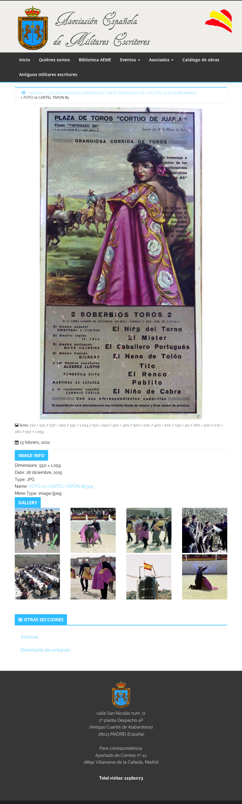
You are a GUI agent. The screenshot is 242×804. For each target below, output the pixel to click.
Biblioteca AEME (95, 59)
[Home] (23, 92)
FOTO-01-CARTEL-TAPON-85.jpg (61, 486)
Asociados (160, 59)
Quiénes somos (54, 59)
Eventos (128, 59)
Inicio (24, 59)
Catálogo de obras (200, 59)
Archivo (29, 637)
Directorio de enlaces (45, 650)
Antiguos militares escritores (48, 74)
